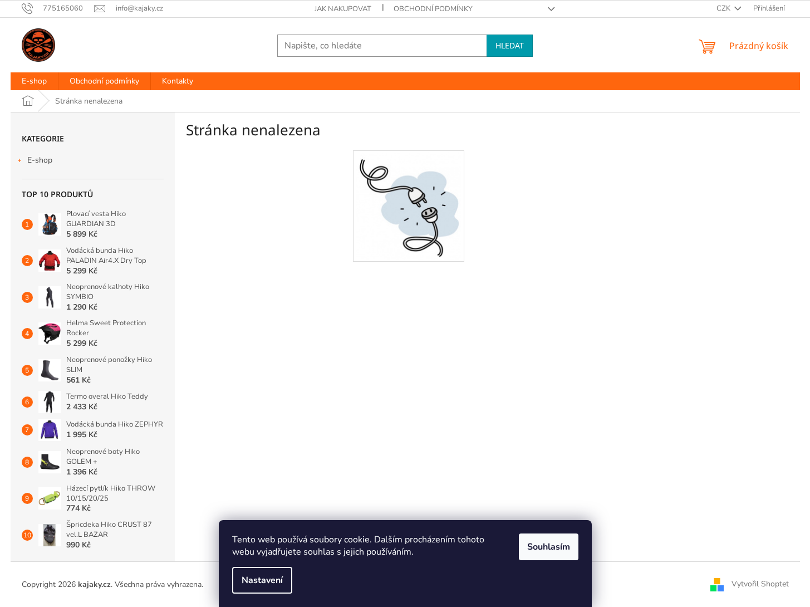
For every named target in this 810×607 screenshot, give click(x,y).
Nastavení (262, 580)
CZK (724, 8)
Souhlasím (548, 547)
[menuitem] (34, 81)
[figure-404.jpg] (408, 205)
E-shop (39, 160)
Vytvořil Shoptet (760, 584)
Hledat (509, 45)
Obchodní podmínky (433, 9)
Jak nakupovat (343, 9)
